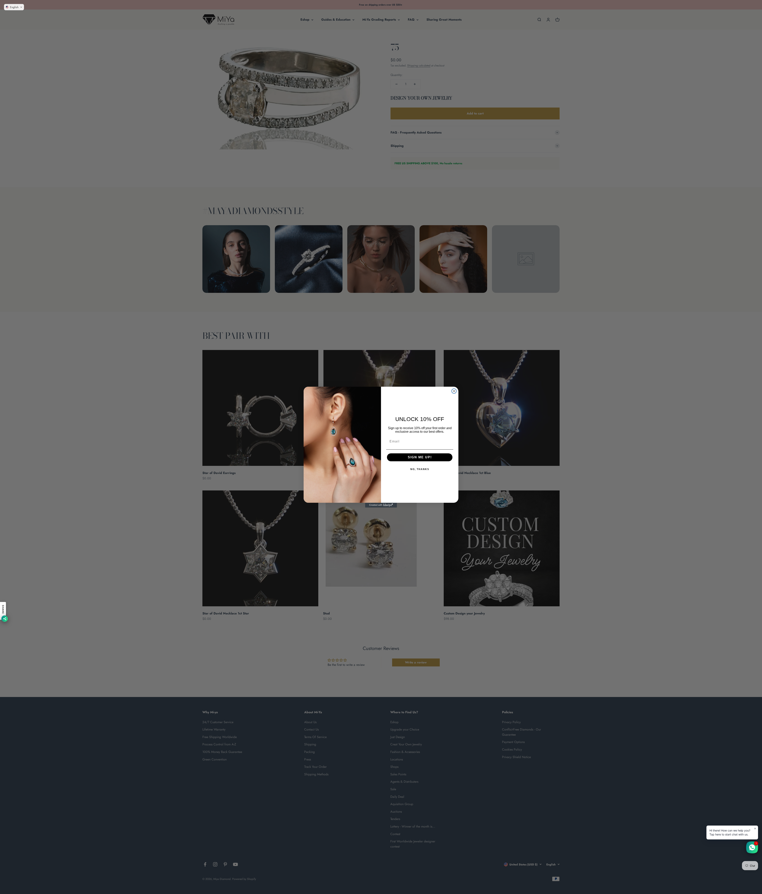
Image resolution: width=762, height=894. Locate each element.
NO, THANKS (419, 469)
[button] (14, 7)
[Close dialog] (454, 391)
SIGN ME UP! (420, 457)
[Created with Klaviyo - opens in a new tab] (381, 505)
